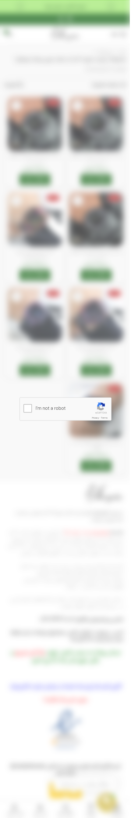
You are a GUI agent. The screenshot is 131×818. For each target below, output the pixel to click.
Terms (104, 417)
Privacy (95, 417)
